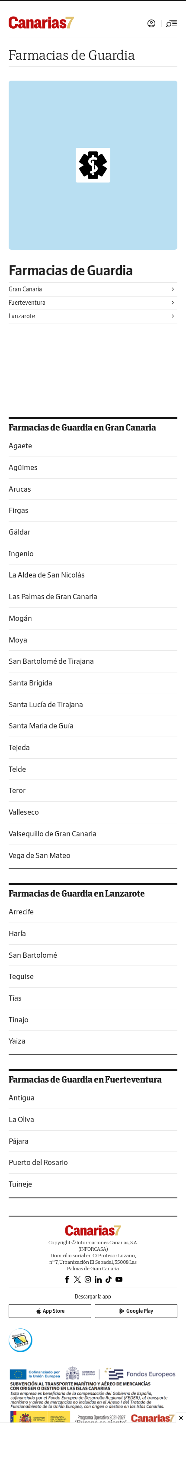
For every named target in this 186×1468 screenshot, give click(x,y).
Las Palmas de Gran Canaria (53, 596)
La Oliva (21, 1119)
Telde (17, 769)
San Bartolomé (33, 955)
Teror (17, 790)
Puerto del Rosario (38, 1162)
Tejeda (19, 747)
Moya (18, 640)
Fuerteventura (27, 303)
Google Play (139, 1311)
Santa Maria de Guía (41, 726)
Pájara (19, 1141)
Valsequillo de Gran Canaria (52, 833)
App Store (53, 1311)
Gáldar (19, 532)
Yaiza (17, 1041)
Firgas (19, 510)
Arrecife (21, 912)
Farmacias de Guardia (71, 270)
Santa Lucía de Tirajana (46, 704)
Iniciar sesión (151, 23)
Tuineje (20, 1184)
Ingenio (21, 553)
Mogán (20, 618)
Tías (15, 998)
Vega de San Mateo (40, 855)
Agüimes (23, 467)
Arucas (20, 489)
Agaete (20, 445)
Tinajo (19, 1019)
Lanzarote (22, 316)
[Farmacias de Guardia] (93, 165)
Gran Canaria (25, 289)
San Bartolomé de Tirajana (51, 661)
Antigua (22, 1098)
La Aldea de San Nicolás (47, 575)
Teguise (21, 976)
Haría (17, 933)
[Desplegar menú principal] (171, 23)
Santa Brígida (30, 683)
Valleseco (24, 812)
